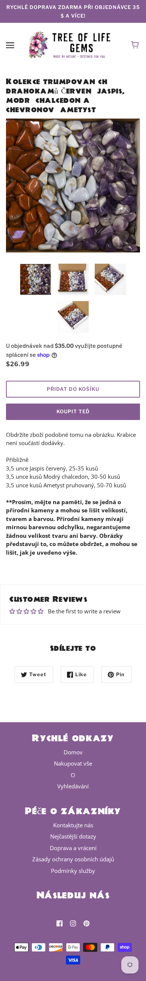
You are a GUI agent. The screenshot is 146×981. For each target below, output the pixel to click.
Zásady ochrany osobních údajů (73, 859)
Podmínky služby (73, 870)
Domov (73, 752)
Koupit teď (73, 411)
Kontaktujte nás (73, 825)
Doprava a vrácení (73, 848)
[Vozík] (136, 44)
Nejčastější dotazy (73, 836)
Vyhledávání (73, 786)
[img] (59, 923)
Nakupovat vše (73, 763)
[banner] (71, 44)
